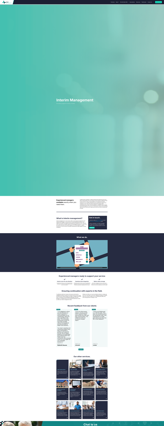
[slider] (81, 267)
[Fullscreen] (106, 267)
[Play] (57, 267)
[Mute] (105, 267)
